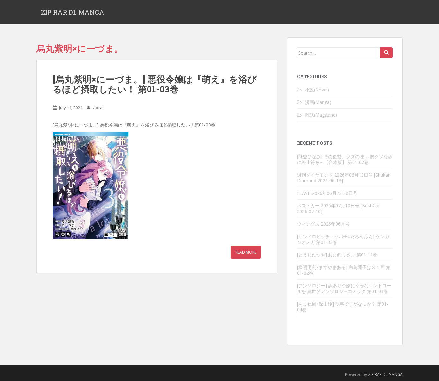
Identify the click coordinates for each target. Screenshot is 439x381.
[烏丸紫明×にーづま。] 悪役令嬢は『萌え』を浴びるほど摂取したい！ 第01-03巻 (155, 84)
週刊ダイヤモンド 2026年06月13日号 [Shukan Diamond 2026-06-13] (343, 178)
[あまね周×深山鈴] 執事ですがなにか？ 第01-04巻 (342, 307)
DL (385, 374)
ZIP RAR (375, 374)
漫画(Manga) (318, 102)
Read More (245, 252)
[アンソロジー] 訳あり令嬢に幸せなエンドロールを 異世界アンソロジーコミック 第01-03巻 (344, 288)
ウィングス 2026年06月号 (323, 224)
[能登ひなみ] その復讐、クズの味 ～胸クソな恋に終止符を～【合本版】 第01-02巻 (344, 159)
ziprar (98, 107)
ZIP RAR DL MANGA (72, 12)
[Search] (386, 52)
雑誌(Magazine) (321, 115)
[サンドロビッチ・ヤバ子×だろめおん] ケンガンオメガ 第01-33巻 (343, 239)
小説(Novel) (317, 90)
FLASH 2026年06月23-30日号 (327, 193)
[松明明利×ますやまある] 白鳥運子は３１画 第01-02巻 (343, 270)
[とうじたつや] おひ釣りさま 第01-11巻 (337, 255)
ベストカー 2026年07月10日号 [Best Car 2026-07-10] (338, 208)
